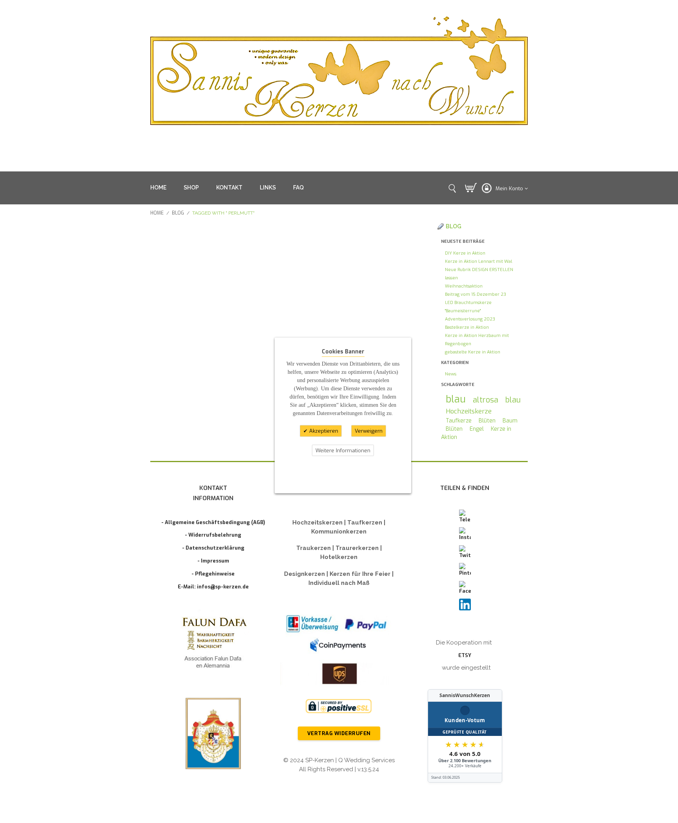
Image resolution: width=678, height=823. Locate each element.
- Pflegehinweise (213, 573)
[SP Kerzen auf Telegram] (465, 517)
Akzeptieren (323, 431)
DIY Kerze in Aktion (465, 253)
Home (157, 213)
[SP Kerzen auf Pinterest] (465, 570)
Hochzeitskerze (469, 411)
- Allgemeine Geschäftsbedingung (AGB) (213, 522)
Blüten (487, 420)
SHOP (191, 187)
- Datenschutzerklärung (213, 547)
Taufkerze (459, 420)
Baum (510, 420)
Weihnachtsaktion (464, 286)
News (450, 374)
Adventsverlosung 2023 (470, 319)
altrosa (485, 400)
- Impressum (213, 560)
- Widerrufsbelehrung (213, 535)
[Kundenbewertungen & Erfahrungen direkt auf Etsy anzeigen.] (465, 736)
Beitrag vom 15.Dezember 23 (475, 294)
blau (456, 399)
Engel (477, 429)
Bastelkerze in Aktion (467, 327)
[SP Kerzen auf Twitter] (465, 552)
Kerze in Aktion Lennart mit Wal (478, 261)
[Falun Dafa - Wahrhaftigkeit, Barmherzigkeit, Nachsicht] (213, 644)
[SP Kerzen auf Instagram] (465, 534)
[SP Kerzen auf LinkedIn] (465, 604)
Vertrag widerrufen (339, 733)
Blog (178, 213)
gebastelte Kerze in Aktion (472, 352)
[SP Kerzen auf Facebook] (465, 588)
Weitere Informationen (342, 450)
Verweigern (369, 431)
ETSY (464, 655)
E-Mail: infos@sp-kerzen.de (213, 586)
